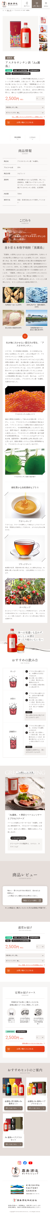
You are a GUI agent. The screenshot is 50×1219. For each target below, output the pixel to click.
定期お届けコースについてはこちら (32, 1043)
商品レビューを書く (31, 900)
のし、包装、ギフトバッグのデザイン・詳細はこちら (27, 116)
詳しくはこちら (11, 1108)
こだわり (32, 137)
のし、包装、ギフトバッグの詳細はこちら (30, 965)
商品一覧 (9, 10)
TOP (3, 10)
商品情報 (17, 137)
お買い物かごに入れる (25, 122)
